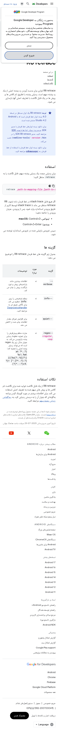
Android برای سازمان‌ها (46, 454)
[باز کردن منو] (52, 3)
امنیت (53, 459)
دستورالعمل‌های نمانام (24, 703)
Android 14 (50, 577)
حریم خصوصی (49, 511)
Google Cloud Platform (44, 687)
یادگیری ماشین (50, 496)
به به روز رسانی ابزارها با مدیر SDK (26, 130)
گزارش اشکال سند (48, 642)
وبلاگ (53, 474)
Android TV (50, 549)
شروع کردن (29, 55)
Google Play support (46, 647)
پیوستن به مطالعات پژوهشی (44, 652)
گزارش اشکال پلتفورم (47, 637)
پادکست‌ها (52, 479)
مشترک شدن (19, 715)
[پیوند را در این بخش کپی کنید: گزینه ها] (41, 247)
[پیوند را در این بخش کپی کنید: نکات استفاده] (34, 379)
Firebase (51, 682)
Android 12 (50, 587)
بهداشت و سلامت (49, 501)
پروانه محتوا (51, 414)
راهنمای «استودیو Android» (44, 605)
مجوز (38, 703)
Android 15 (50, 572)
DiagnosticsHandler (17, 307)
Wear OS (51, 534)
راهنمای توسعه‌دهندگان (47, 610)
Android (51, 449)
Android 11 (50, 592)
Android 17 (50, 562)
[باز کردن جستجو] (28, 4)
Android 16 (50, 567)
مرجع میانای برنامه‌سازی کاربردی (43, 614)
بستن (29, 45)
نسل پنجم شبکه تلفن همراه (45, 516)
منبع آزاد (52, 464)
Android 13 (50, 582)
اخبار (54, 469)
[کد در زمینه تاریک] (50, 186)
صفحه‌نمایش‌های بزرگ (47, 529)
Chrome (52, 677)
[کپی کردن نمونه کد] (53, 186)
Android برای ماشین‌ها (46, 544)
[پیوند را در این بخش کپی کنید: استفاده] (42, 167)
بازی (54, 492)
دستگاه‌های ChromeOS (45, 539)
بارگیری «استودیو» (48, 619)
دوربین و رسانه (49, 506)
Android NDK (49, 624)
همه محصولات (50, 692)
